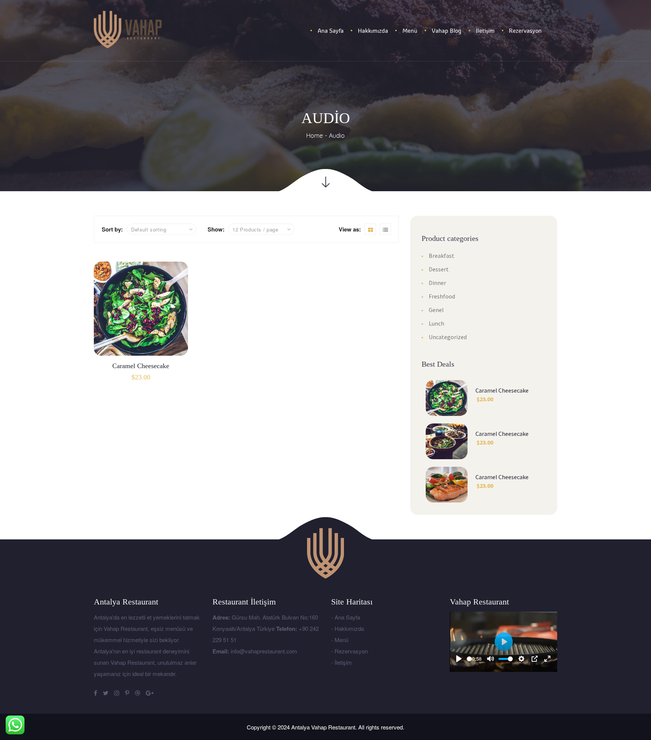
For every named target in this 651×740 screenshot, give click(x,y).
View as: (350, 229)
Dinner (437, 282)
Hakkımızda (349, 628)
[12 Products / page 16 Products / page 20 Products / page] (261, 229)
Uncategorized (448, 337)
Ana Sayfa (347, 617)
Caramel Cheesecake (140, 366)
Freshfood (442, 296)
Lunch (436, 323)
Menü (341, 640)
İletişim (343, 662)
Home (314, 135)
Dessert (439, 269)
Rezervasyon (351, 651)
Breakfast (441, 255)
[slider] (469, 658)
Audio (337, 135)
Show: (216, 229)
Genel (436, 310)
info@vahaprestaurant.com (264, 651)
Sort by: (112, 229)
